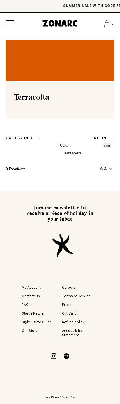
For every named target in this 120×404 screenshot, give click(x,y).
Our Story (30, 331)
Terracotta (73, 153)
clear (107, 145)
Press (67, 305)
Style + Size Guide (37, 322)
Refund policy (73, 322)
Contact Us (31, 296)
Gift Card (69, 313)
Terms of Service (76, 296)
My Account (31, 287)
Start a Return (33, 313)
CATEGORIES (20, 138)
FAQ (25, 305)
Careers (69, 287)
